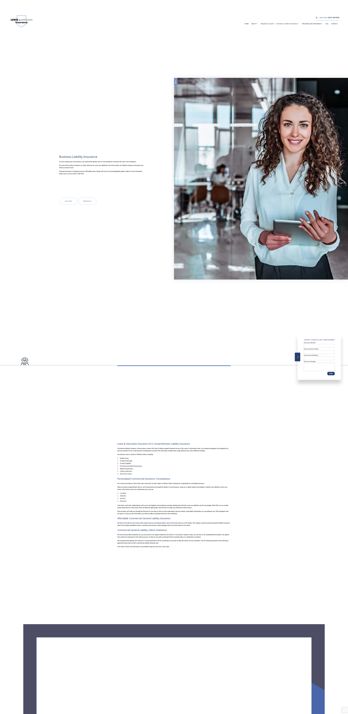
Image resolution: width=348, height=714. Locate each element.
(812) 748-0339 (333, 17)
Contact (334, 24)
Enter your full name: (310, 342)
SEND (331, 373)
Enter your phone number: (311, 349)
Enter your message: (310, 361)
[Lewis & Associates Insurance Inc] (21, 21)
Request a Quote (267, 24)
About (253, 24)
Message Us (87, 201)
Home (247, 24)
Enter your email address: (311, 355)
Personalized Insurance (311, 24)
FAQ (327, 24)
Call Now (68, 201)
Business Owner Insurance (287, 24)
